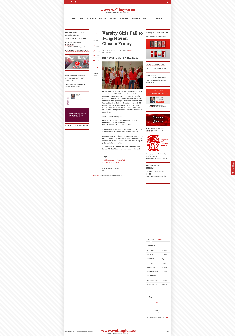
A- (94, 67)
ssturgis (96, 33)
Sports (130, 50)
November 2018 (152, 280)
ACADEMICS (124, 18)
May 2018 (150, 254)
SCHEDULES (136, 18)
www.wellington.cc (117, 9)
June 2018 (150, 259)
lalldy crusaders (109, 160)
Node (97, 175)
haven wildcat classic (111, 162)
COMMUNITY (157, 18)
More (157, 303)
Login (167, 331)
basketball (121, 160)
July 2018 (150, 263)
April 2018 (150, 250)
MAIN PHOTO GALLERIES (88, 18)
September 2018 (152, 272)
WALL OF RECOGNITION (79, 126)
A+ (97, 67)
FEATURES (102, 18)
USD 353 (146, 18)
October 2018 (151, 276)
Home (74, 18)
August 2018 (151, 267)
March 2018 (151, 246)
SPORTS (113, 18)
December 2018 (152, 284)
